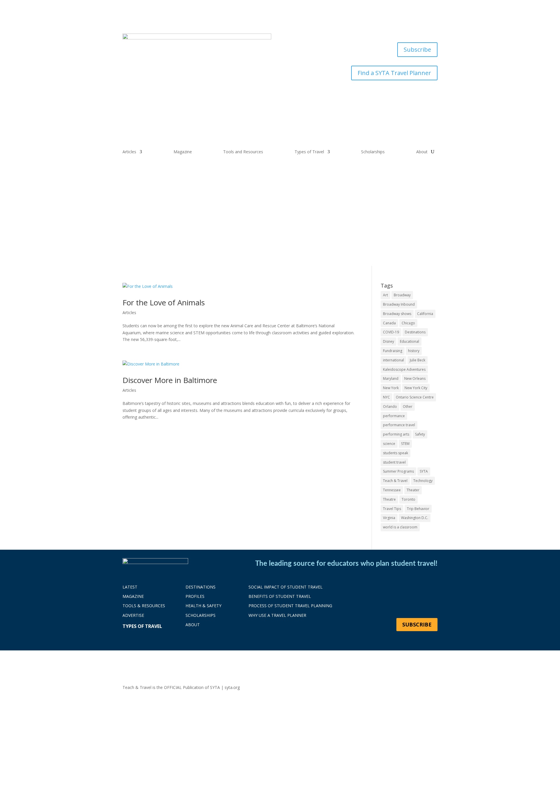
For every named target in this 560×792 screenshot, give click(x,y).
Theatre (389, 499)
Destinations (415, 332)
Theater (413, 490)
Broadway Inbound (399, 304)
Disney (388, 341)
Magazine (183, 152)
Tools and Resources (243, 152)
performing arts (396, 434)
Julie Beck (417, 360)
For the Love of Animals (164, 302)
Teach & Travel (395, 480)
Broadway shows (397, 313)
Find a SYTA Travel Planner (394, 73)
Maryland (390, 378)
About (422, 152)
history (413, 350)
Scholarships (373, 152)
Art (385, 295)
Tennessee (392, 490)
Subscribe (417, 49)
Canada (389, 323)
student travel (394, 462)
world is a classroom (400, 527)
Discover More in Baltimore (170, 380)
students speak (395, 452)
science (389, 443)
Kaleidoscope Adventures (404, 369)
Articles (129, 152)
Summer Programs (398, 471)
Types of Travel (309, 152)
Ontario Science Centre (415, 397)
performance (394, 415)
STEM (405, 443)
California (425, 313)
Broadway (402, 295)
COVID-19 (391, 332)
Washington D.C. (414, 517)
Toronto (408, 499)
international (393, 360)
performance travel (399, 424)
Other (407, 406)
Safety (420, 434)
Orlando (390, 406)
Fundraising (392, 350)
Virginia (389, 517)
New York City (416, 387)
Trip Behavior (418, 508)
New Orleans (415, 378)
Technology (423, 480)
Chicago (408, 323)
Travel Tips (392, 508)
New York (391, 387)
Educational (409, 341)
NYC (386, 397)
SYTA (424, 471)
